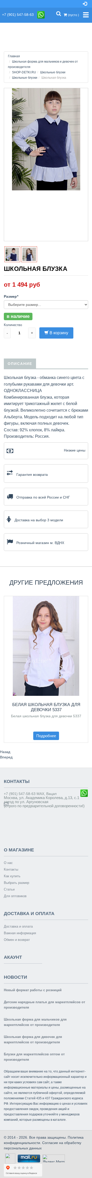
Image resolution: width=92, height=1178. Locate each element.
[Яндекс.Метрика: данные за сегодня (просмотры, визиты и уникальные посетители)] (53, 1158)
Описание (20, 364)
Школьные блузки (52, 72)
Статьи (9, 889)
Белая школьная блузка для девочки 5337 (46, 707)
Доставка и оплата (18, 926)
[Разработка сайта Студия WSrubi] (9, 1158)
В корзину (59, 333)
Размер (11, 296)
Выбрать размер (16, 883)
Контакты (11, 869)
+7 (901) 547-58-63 (19, 15)
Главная (14, 56)
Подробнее (46, 736)
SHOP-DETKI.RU (24, 72)
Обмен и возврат (17, 940)
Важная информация (20, 933)
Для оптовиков (15, 896)
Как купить (12, 876)
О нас (8, 863)
